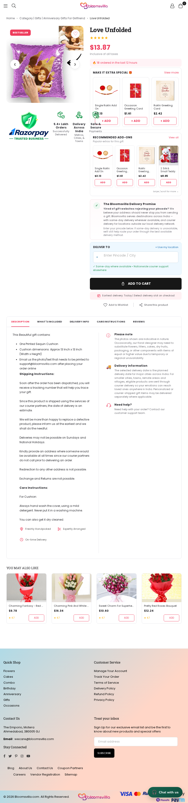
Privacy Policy (104, 700)
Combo (9, 682)
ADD (102, 182)
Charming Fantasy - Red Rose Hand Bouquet (26, 606)
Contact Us (45, 768)
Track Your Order (106, 677)
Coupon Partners (70, 768)
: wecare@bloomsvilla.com (33, 739)
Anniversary (12, 694)
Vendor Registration (45, 774)
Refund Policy (104, 694)
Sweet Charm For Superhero (116, 606)
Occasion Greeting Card (133, 107)
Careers (19, 774)
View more (171, 72)
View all (174, 137)
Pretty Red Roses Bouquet (160, 606)
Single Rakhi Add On (106, 107)
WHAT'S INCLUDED (49, 321)
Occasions (11, 705)
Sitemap (71, 774)
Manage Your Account (110, 671)
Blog (11, 768)
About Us (25, 768)
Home (10, 18)
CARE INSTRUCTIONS (111, 321)
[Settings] (172, 5)
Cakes (8, 677)
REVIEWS (139, 321)
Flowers (9, 671)
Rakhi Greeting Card (163, 107)
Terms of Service (106, 682)
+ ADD (106, 121)
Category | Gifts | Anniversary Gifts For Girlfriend (52, 18)
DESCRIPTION (20, 321)
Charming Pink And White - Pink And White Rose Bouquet (71, 606)
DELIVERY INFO (79, 321)
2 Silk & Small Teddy (167, 170)
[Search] (14, 5)
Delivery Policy (104, 688)
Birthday (9, 688)
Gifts (6, 700)
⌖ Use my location (166, 247)
